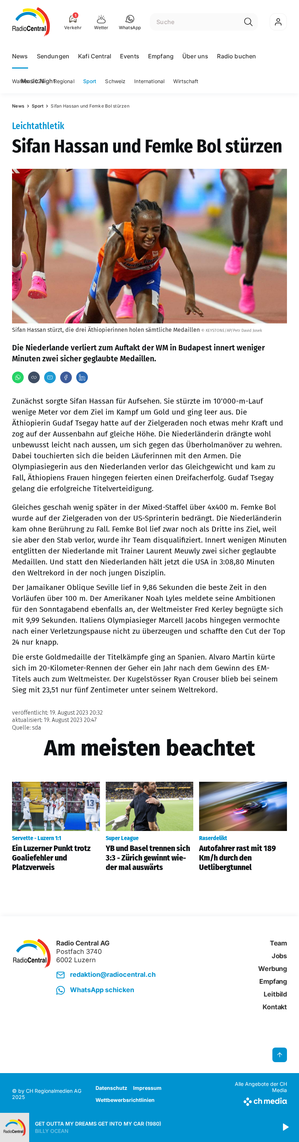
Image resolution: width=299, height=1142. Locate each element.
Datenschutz (111, 1088)
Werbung (272, 968)
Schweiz (115, 81)
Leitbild (275, 994)
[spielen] (285, 1127)
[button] (130, 22)
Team (278, 943)
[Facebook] (66, 377)
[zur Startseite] (31, 21)
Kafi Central (94, 56)
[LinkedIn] (82, 377)
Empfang (161, 56)
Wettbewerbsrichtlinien (125, 1100)
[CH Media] (255, 1100)
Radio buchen (236, 56)
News (20, 56)
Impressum (147, 1088)
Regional (64, 81)
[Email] (50, 377)
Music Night (38, 81)
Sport (90, 81)
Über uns (195, 56)
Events (129, 56)
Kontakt (275, 1007)
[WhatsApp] (18, 377)
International (149, 81)
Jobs (279, 956)
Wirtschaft (185, 81)
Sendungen (53, 56)
